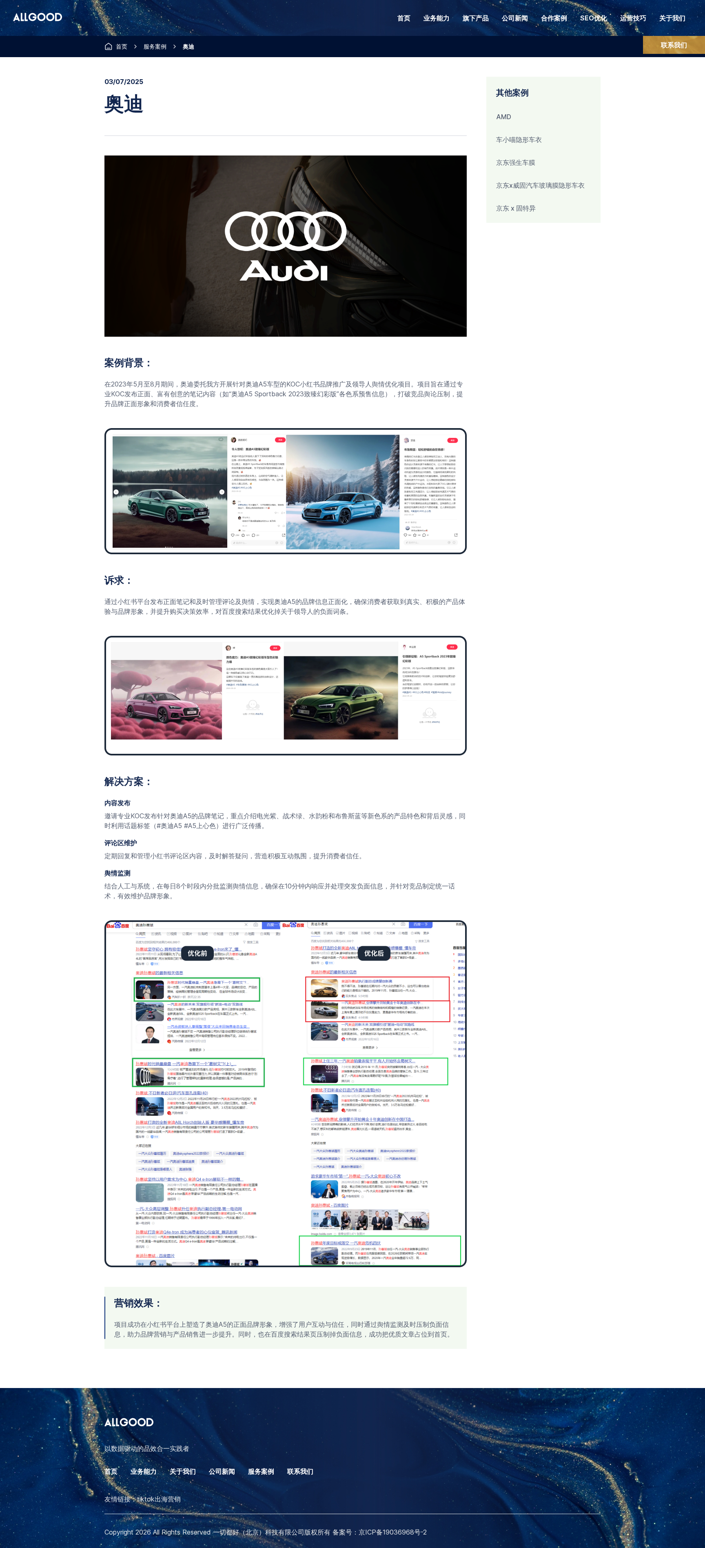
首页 (403, 18)
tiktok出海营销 (159, 1499)
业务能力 (144, 1471)
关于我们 (672, 18)
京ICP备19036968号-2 (393, 1532)
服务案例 (155, 46)
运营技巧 (633, 18)
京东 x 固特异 (516, 208)
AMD (503, 117)
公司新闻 (515, 18)
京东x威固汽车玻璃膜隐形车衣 (540, 185)
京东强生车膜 (515, 162)
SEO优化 (593, 18)
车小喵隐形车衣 (519, 139)
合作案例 (554, 18)
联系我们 (674, 45)
